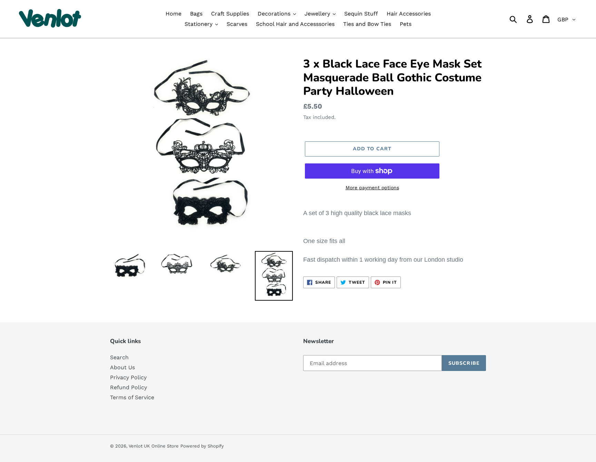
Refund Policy (128, 387)
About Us (122, 367)
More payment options (372, 187)
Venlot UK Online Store (154, 446)
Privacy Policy (128, 377)
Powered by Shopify (202, 446)
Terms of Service (132, 397)
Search (119, 357)
